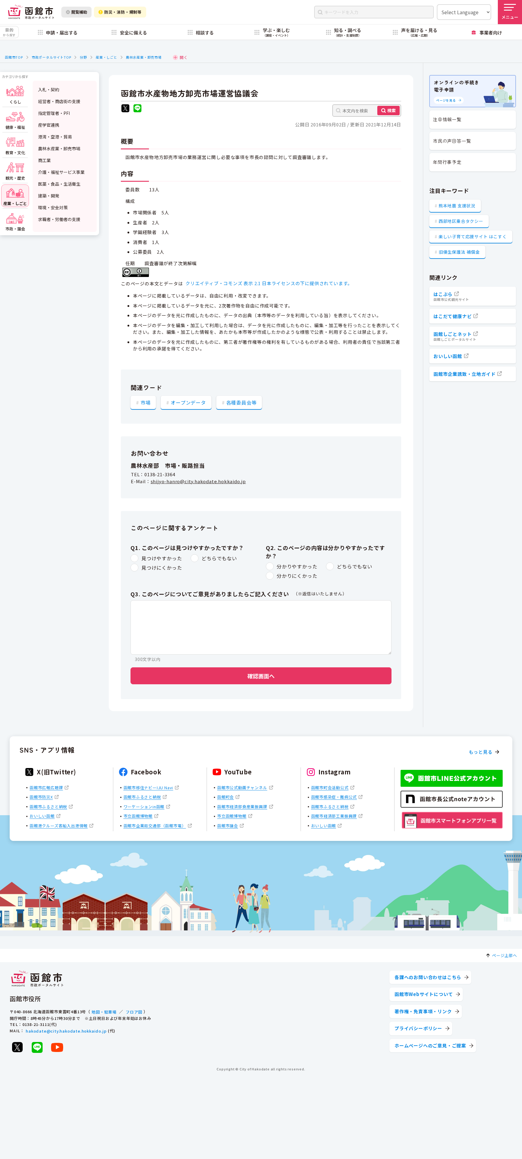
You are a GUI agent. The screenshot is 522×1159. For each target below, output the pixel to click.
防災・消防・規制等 (123, 12)
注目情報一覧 (447, 119)
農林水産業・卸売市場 (144, 57)
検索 (391, 110)
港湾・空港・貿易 (55, 137)
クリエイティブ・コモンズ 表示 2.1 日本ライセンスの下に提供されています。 (268, 283)
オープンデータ (188, 402)
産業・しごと (106, 57)
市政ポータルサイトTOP (51, 57)
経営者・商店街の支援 (59, 101)
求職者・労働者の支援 (59, 219)
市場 (145, 402)
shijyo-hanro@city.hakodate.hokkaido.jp (198, 481)
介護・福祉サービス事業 (61, 172)
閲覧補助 (79, 12)
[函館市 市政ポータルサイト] (31, 12)
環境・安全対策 (53, 207)
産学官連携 (48, 125)
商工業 (44, 160)
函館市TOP (14, 57)
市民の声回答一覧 (452, 141)
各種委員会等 (241, 402)
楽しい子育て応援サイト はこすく (473, 236)
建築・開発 (48, 196)
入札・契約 (48, 89)
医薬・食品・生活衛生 (59, 184)
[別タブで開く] (125, 109)
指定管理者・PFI (54, 113)
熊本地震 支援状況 (457, 206)
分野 (83, 57)
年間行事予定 (447, 162)
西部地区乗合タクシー (461, 221)
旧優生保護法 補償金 (459, 252)
